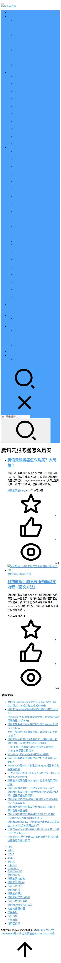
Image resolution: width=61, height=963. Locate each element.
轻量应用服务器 (16, 147)
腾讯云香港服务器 (18, 901)
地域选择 (13, 920)
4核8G (11, 858)
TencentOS (13, 868)
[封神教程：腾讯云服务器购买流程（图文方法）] (34, 570)
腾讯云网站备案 (16, 878)
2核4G (11, 854)
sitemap (41, 930)
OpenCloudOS (15, 871)
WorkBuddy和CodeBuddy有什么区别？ (28, 754)
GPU (10, 315)
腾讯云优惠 (14, 16)
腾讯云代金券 (15, 886)
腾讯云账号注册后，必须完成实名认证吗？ (31, 788)
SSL (10, 351)
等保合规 (13, 912)
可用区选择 (14, 923)
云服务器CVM (15, 72)
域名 (10, 326)
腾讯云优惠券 (15, 893)
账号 (10, 355)
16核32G (12, 865)
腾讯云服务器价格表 (19, 897)
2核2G (11, 850)
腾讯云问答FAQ (16, 490)
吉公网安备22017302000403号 (38, 933)
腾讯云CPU (14, 875)
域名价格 (13, 916)
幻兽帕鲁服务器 (16, 908)
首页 (10, 12)
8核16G (12, 861)
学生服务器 (14, 304)
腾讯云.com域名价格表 (20, 905)
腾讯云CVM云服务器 (19, 574)
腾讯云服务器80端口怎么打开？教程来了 (36, 143)
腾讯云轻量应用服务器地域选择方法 (34, 241)
